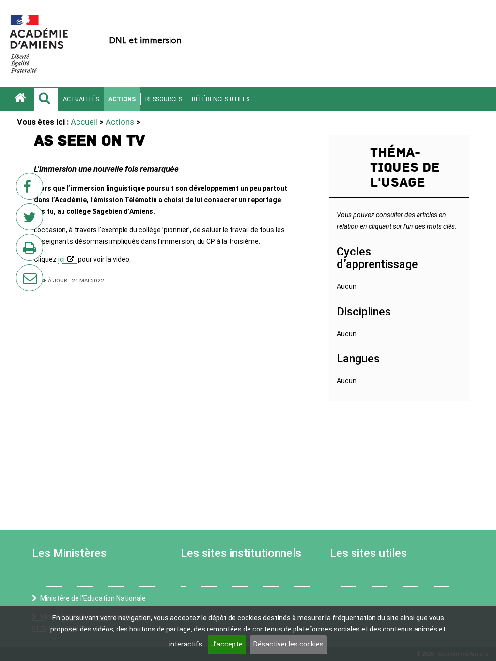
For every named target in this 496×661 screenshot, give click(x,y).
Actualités (81, 99)
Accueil (84, 122)
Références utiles (220, 99)
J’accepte (227, 644)
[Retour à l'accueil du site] (22, 99)
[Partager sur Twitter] (31, 220)
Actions (122, 99)
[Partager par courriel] (23, 271)
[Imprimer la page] (31, 250)
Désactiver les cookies (288, 644)
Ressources (163, 99)
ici (61, 259)
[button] (46, 99)
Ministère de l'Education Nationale (93, 598)
